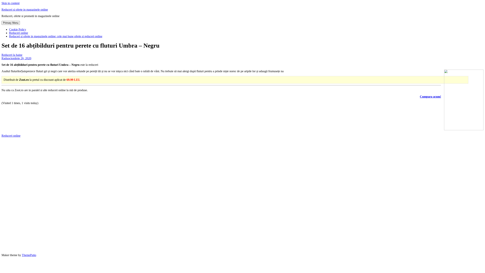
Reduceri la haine (12, 54)
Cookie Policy (17, 29)
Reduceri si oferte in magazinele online (25, 9)
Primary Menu (10, 22)
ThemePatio (29, 255)
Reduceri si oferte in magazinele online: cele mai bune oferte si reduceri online (55, 36)
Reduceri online (18, 33)
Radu (5, 58)
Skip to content (11, 3)
